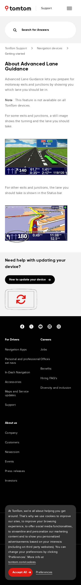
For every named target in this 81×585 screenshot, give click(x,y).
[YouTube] (40, 326)
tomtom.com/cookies (22, 562)
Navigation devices (49, 48)
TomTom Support (16, 48)
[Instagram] (59, 326)
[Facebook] (22, 326)
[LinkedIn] (50, 326)
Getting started (15, 54)
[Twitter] (31, 326)
